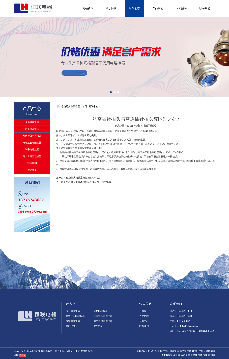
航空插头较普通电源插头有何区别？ (85, 177)
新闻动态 (134, 8)
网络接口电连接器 (32, 136)
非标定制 (32, 163)
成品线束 (32, 170)
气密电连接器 (32, 149)
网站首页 (87, 8)
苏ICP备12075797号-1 (148, 351)
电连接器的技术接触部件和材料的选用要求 (88, 182)
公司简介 (144, 311)
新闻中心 (144, 321)
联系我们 (204, 8)
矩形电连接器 (32, 129)
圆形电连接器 (32, 122)
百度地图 (83, 351)
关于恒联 (111, 8)
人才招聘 (181, 8)
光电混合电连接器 (32, 142)
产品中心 (158, 8)
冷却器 (211, 355)
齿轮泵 (176, 355)
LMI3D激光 (167, 355)
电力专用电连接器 (32, 156)
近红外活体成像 (189, 355)
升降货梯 (202, 355)
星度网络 (210, 351)
